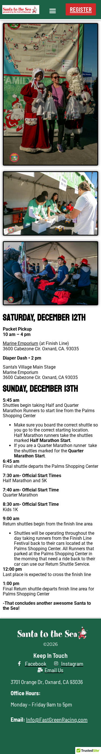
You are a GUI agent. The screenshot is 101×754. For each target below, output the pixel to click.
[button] (52, 11)
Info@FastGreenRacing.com (57, 719)
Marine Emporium (20, 343)
